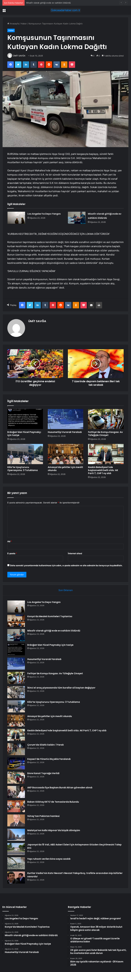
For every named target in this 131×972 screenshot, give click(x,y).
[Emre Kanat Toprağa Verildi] (16, 778)
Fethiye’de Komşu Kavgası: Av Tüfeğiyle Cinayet (105, 433)
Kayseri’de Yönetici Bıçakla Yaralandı (49, 759)
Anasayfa (14, 23)
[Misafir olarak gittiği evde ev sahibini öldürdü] (76, 218)
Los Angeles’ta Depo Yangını (44, 213)
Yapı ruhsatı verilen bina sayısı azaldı (48, 858)
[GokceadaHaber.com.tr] (65, 10)
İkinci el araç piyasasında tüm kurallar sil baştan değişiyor (61, 687)
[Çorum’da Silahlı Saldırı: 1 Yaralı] (16, 749)
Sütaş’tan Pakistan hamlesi (43, 816)
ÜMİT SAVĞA (19, 55)
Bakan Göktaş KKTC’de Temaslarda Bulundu (53, 801)
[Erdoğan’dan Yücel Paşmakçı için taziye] (25, 419)
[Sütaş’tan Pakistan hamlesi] (16, 820)
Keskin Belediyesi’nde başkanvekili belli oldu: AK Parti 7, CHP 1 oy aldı (103, 470)
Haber (24, 23)
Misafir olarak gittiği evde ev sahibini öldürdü (48, 2)
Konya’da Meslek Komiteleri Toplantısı (49, 616)
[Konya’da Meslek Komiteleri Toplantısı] (16, 621)
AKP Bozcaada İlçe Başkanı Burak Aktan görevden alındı (59, 787)
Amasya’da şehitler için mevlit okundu (65, 469)
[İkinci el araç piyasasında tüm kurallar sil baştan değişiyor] (16, 692)
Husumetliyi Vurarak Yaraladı (65, 432)
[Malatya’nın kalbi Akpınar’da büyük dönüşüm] (16, 835)
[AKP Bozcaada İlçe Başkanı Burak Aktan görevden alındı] (16, 792)
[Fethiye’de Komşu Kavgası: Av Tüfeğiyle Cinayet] (106, 419)
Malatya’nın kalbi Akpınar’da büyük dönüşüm (53, 830)
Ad (9, 541)
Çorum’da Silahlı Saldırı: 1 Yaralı (45, 744)
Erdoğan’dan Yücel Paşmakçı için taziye (24, 433)
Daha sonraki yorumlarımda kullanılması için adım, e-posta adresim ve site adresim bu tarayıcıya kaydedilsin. (66, 565)
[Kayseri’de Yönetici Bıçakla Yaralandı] (16, 763)
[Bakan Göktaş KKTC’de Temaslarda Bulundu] (16, 806)
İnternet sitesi (75, 553)
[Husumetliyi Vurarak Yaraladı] (65, 419)
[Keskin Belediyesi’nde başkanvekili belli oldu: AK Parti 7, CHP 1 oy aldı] (106, 454)
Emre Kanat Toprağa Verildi (43, 773)
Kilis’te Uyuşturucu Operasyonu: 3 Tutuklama (22, 469)
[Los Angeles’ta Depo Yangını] (16, 218)
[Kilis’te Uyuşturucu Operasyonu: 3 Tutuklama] (25, 454)
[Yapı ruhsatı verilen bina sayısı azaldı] (16, 863)
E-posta (12, 553)
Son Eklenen (65, 590)
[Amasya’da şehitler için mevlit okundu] (65, 454)
